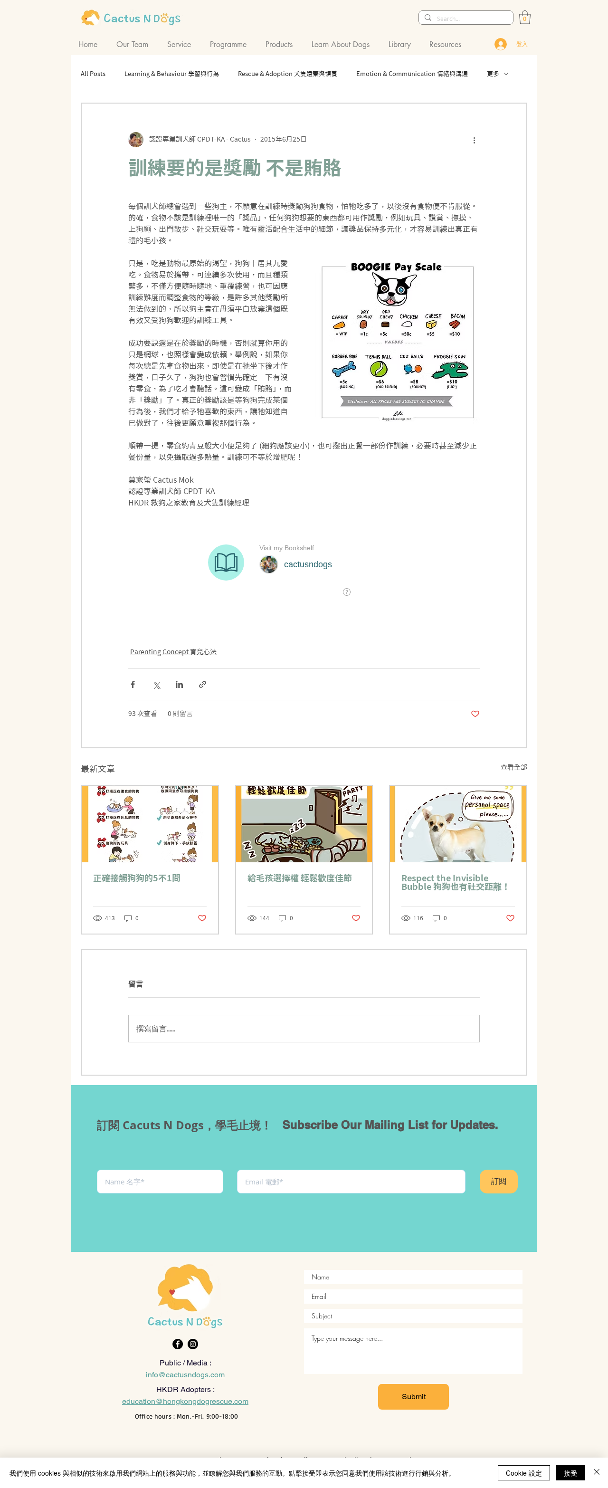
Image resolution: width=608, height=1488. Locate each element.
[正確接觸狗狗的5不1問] (150, 824)
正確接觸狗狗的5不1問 (136, 878)
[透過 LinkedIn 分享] (179, 684)
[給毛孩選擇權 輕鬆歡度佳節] (304, 824)
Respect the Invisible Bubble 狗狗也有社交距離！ (455, 882)
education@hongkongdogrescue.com (185, 1401)
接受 (570, 1473)
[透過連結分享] (202, 684)
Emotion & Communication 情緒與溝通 (412, 74)
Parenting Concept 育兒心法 (173, 652)
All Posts (93, 74)
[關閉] (596, 1472)
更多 (493, 74)
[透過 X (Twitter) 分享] (156, 684)
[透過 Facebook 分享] (132, 684)
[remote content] (304, 572)
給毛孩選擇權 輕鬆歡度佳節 (299, 878)
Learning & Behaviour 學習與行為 (171, 74)
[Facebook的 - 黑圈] (177, 1344)
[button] (134, 44)
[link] (525, 17)
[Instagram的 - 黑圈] (193, 1344)
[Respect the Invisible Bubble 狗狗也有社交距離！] (458, 824)
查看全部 (514, 767)
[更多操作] (474, 139)
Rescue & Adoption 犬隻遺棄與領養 (287, 74)
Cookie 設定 (524, 1473)
